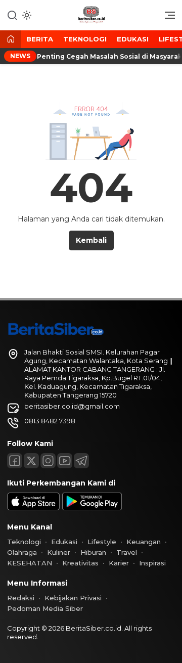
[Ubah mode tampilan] (26, 15)
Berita (39, 39)
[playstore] (92, 508)
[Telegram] (81, 460)
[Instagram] (48, 460)
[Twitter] (31, 460)
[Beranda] (10, 39)
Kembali (91, 240)
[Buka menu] (166, 18)
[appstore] (33, 508)
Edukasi (133, 39)
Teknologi (85, 39)
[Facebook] (14, 460)
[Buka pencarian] (12, 15)
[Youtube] (64, 460)
